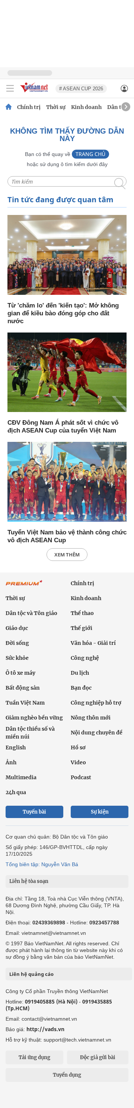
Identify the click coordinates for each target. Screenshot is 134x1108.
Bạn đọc (81, 687)
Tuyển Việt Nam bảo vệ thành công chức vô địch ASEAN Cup (67, 536)
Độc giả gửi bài (97, 1057)
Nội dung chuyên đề (96, 732)
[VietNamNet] (9, 107)
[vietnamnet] (35, 93)
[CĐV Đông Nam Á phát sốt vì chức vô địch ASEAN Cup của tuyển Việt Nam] (67, 373)
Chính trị (29, 107)
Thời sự (56, 107)
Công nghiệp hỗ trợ (96, 702)
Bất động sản (23, 687)
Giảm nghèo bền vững (34, 717)
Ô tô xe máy (20, 673)
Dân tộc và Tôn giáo (31, 613)
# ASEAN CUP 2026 (81, 88)
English (16, 747)
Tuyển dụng (67, 1075)
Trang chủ (90, 153)
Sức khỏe (17, 658)
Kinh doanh (86, 107)
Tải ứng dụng (34, 1057)
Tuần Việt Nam (25, 702)
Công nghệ (85, 658)
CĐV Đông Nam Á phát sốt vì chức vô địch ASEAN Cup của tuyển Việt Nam (62, 426)
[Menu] (10, 88)
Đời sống (17, 643)
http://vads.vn (45, 1029)
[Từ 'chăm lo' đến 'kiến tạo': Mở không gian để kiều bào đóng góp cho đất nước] (67, 255)
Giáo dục (17, 628)
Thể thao (82, 613)
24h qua (16, 792)
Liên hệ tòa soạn (28, 881)
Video (78, 762)
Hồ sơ (78, 747)
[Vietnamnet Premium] (24, 586)
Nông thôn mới (91, 717)
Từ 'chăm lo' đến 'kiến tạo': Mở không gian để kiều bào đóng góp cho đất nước (63, 313)
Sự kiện (100, 812)
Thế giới (81, 628)
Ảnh (11, 762)
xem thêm (67, 554)
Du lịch (80, 673)
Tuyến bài (34, 812)
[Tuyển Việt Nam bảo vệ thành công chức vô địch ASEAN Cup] (67, 482)
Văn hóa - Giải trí (93, 643)
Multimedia (21, 777)
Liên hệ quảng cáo (31, 974)
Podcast (81, 777)
